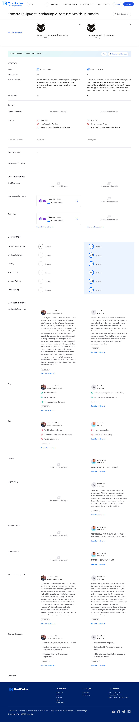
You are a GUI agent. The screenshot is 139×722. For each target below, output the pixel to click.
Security (22, 711)
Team (58, 695)
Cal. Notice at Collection (65, 711)
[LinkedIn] (129, 711)
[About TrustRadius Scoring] (38, 69)
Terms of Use (12, 711)
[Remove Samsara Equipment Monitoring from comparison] (80, 24)
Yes (104, 54)
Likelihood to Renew (15, 255)
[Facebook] (118, 711)
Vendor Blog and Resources (118, 698)
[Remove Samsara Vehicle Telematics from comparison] (130, 24)
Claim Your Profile (115, 695)
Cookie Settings (81, 711)
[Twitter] (124, 711)
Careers (59, 698)
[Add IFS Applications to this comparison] (76, 201)
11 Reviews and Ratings (93, 38)
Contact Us (60, 703)
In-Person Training (14, 281)
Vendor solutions (69, 4)
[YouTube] (113, 711)
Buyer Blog (86, 695)
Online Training (13, 290)
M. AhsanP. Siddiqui (53, 311)
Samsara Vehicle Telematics (100, 35)
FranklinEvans (101, 423)
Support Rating (13, 272)
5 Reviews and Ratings (42, 38)
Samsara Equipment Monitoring (52, 35)
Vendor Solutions (114, 692)
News (58, 700)
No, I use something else (118, 54)
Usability (11, 264)
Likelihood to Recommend (17, 246)
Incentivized (45, 369)
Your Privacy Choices (47, 711)
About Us (59, 692)
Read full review (46, 373)
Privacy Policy (32, 711)
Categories (55, 4)
